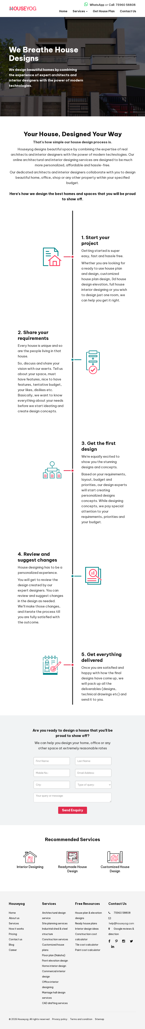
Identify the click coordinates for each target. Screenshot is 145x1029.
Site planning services (55, 923)
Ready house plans (86, 923)
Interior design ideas (87, 928)
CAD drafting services (55, 1003)
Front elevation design (55, 960)
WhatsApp (96, 5)
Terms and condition (81, 1019)
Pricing (13, 934)
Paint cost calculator (87, 950)
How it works (16, 928)
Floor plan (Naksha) (53, 955)
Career (13, 950)
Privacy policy (59, 1019)
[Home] (22, 8)
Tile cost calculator (86, 944)
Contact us (15, 939)
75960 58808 (122, 912)
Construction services (55, 939)
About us (14, 918)
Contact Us (128, 11)
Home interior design (54, 966)
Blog (11, 944)
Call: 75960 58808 (122, 5)
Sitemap (99, 1019)
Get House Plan (104, 11)
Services (79, 11)
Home (63, 11)
